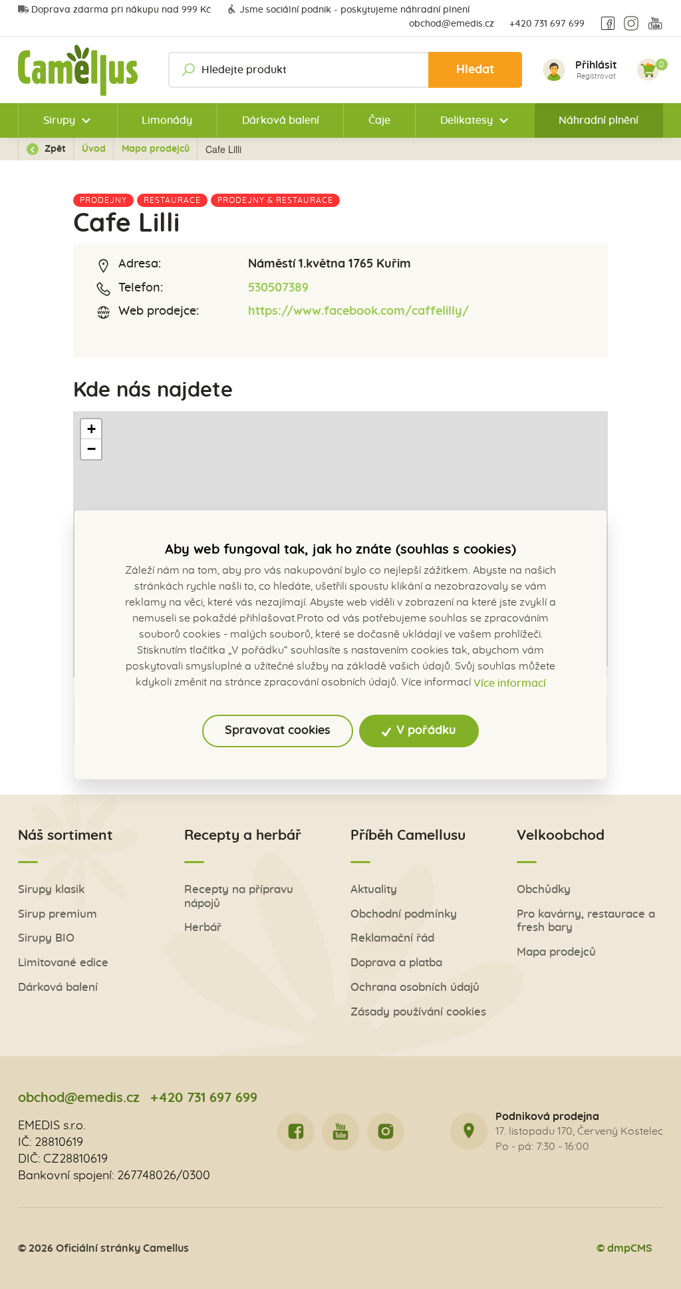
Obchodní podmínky (403, 914)
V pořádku (424, 731)
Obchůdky (544, 889)
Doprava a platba (396, 962)
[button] (91, 429)
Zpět (54, 149)
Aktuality (373, 889)
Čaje (379, 120)
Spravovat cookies (278, 731)
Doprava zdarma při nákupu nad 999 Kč (121, 10)
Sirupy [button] (59, 120)
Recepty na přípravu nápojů (238, 896)
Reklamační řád (392, 938)
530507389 (278, 288)
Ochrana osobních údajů (414, 987)
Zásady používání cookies (418, 1011)
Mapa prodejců (156, 149)
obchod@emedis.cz (451, 24)
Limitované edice (63, 962)
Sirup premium (57, 914)
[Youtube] (655, 24)
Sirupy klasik (51, 889)
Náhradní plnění (598, 120)
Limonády (167, 120)
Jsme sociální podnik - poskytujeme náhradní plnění (354, 10)
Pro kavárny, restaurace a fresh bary (586, 921)
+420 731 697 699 (547, 24)
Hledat (475, 69)
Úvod (94, 149)
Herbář (202, 927)
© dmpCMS (624, 1248)
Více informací (510, 683)
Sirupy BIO (46, 938)
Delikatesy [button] (466, 120)
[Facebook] (608, 24)
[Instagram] (631, 24)
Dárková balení (280, 120)
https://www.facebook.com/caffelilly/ (358, 311)
